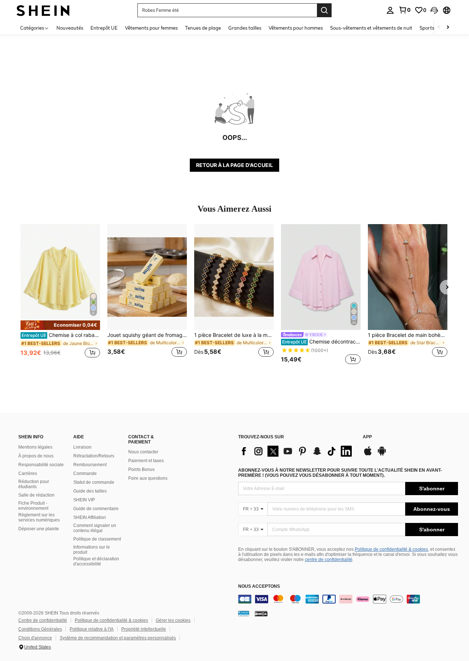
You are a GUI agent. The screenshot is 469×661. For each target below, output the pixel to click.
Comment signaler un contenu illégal (94, 528)
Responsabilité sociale (41, 464)
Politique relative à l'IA (92, 629)
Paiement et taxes (146, 460)
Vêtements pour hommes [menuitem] (296, 28)
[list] (296, 451)
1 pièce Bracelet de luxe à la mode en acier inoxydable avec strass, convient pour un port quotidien (234, 335)
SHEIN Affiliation (89, 517)
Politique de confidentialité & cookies (391, 549)
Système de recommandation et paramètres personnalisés (118, 637)
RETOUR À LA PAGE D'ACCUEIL (234, 165)
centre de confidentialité (328, 559)
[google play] (382, 454)
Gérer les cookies (173, 620)
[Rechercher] (324, 10)
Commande (85, 473)
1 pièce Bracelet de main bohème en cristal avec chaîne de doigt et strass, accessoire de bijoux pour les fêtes (407, 335)
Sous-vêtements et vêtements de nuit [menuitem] (371, 28)
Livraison (82, 447)
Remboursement (90, 464)
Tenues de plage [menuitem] (203, 28)
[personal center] (390, 10)
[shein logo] (43, 10)
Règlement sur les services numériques (39, 517)
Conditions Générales (40, 629)
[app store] (368, 454)
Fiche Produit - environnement (33, 506)
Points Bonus (141, 469)
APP (367, 437)
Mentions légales (35, 447)
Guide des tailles (90, 491)
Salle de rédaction (36, 495)
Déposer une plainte (38, 528)
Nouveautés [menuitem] (69, 28)
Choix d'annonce (35, 637)
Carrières (27, 473)
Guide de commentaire (96, 508)
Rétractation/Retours (93, 455)
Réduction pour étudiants (33, 484)
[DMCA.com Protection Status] (261, 613)
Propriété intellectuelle (143, 629)
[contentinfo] (348, 599)
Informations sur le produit (91, 550)
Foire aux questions (147, 478)
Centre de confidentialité (42, 620)
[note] (60, 325)
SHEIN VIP (84, 499)
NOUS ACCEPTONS (259, 586)
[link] (404, 9)
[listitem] (60, 295)
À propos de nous (35, 455)
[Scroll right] (447, 28)
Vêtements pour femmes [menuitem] (151, 28)
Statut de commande (93, 482)
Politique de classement (97, 539)
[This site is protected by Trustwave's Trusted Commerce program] (243, 613)
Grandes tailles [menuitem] (244, 28)
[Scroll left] (439, 28)
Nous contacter (143, 451)
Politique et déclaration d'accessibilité (96, 561)
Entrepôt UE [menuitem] (104, 28)
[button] (434, 10)
